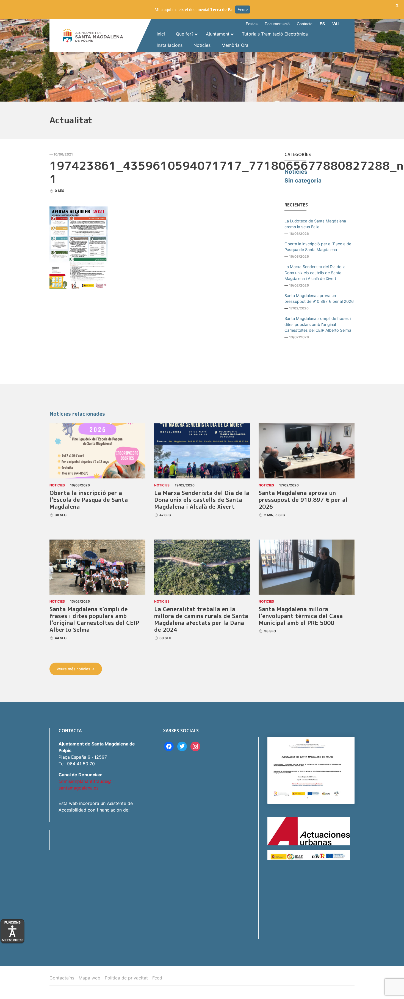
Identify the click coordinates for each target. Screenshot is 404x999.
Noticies (296, 171)
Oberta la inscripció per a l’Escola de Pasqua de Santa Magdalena (317, 246)
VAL (336, 23)
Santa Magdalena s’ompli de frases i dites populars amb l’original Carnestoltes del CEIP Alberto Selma (317, 324)
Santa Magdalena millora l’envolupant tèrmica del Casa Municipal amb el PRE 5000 (301, 616)
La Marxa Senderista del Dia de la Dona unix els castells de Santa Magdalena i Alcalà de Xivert (314, 272)
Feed (157, 978)
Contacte (304, 23)
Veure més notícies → (76, 669)
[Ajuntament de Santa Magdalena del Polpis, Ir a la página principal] (93, 35)
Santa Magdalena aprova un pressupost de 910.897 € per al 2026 (319, 298)
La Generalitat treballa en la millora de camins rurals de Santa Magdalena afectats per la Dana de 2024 (201, 619)
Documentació (277, 23)
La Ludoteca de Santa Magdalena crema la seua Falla (315, 224)
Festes (252, 23)
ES (322, 23)
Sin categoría (303, 180)
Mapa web (89, 978)
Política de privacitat (126, 978)
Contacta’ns (61, 978)
